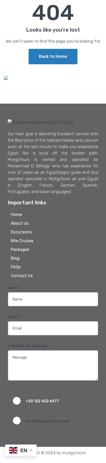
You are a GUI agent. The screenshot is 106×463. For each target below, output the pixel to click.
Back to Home (53, 56)
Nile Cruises (22, 240)
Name (14, 288)
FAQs (16, 267)
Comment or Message (29, 346)
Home (16, 214)
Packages (20, 249)
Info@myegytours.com (48, 421)
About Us (20, 223)
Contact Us (22, 275)
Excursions (21, 232)
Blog (15, 258)
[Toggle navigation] (97, 7)
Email (14, 317)
